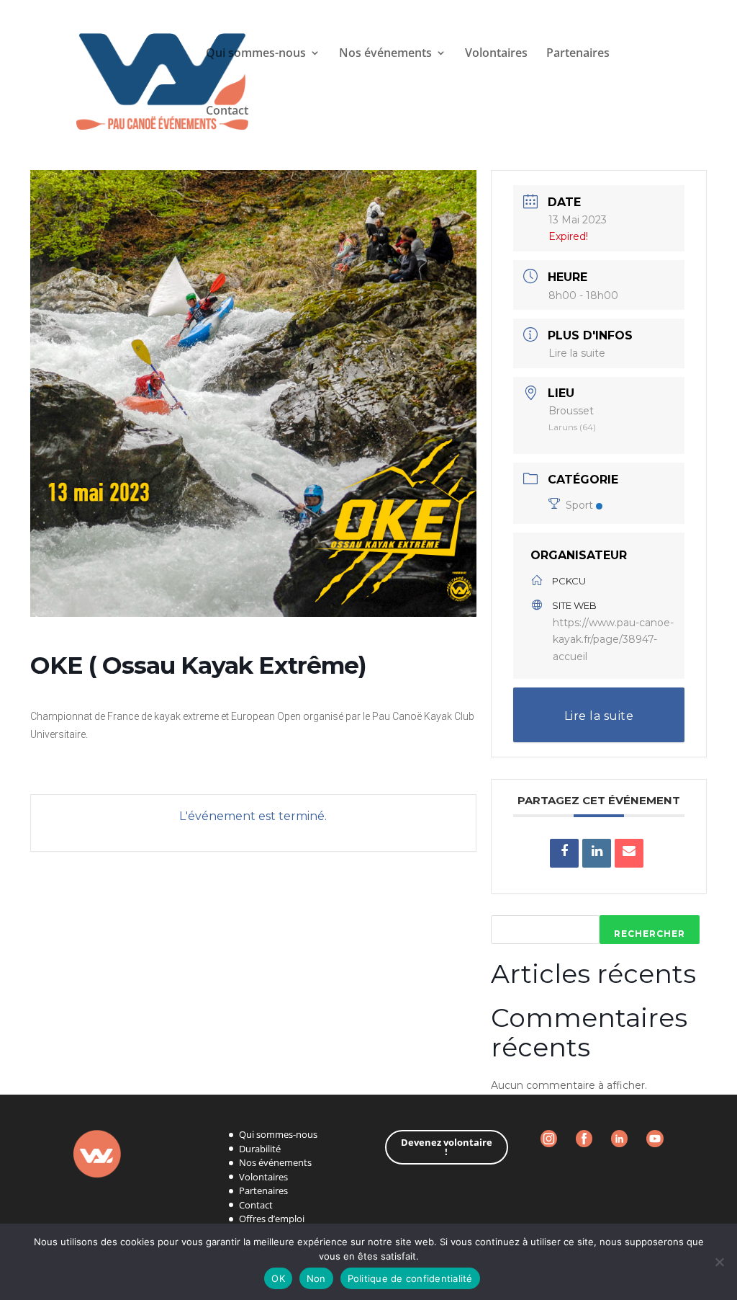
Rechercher (649, 933)
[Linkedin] (596, 853)
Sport (579, 505)
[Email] (629, 853)
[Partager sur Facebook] (564, 853)
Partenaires (578, 54)
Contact (227, 111)
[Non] (719, 1262)
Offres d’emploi (271, 1218)
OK (278, 1278)
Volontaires (496, 54)
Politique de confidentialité (410, 1278)
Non (316, 1278)
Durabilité (260, 1148)
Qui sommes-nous (256, 54)
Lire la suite (576, 353)
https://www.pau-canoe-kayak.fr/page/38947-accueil (613, 640)
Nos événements (275, 1162)
